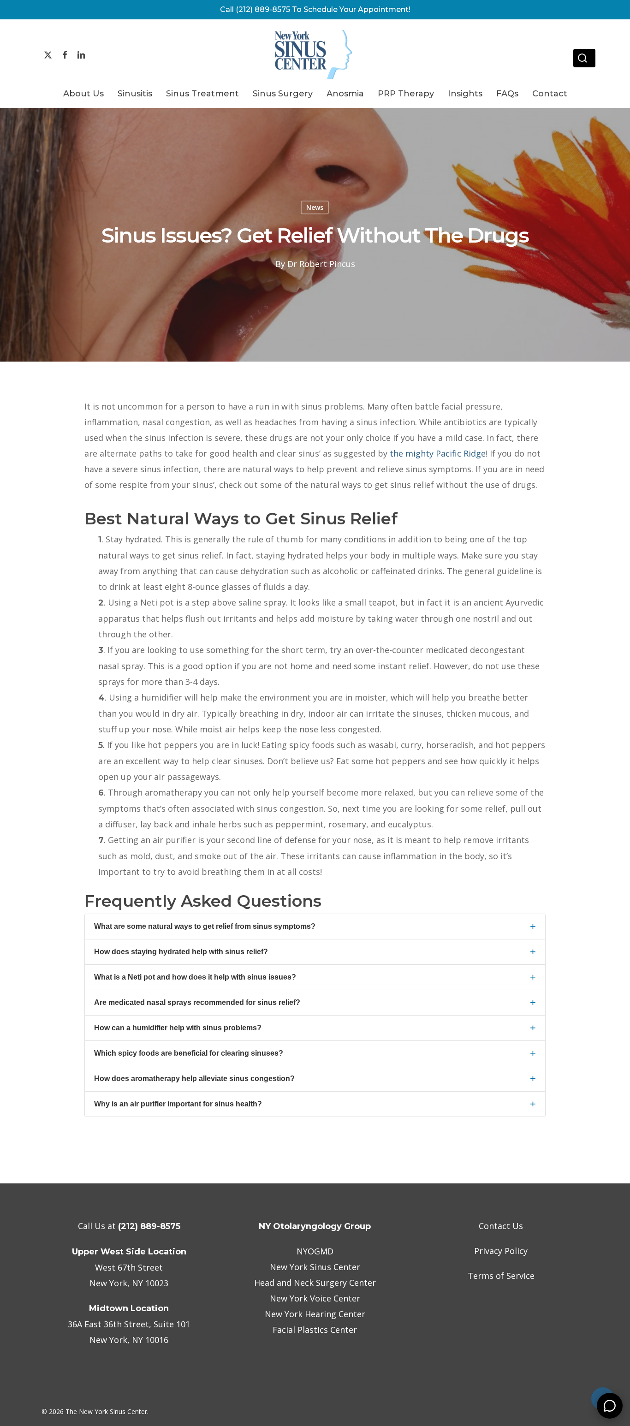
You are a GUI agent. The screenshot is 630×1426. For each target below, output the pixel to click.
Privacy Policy (501, 1250)
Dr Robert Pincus (321, 263)
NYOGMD (315, 1251)
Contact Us (501, 1225)
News (314, 207)
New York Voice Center (315, 1298)
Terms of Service (501, 1275)
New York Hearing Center (315, 1313)
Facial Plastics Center (315, 1329)
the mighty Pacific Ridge (438, 453)
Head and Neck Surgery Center (315, 1282)
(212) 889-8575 (149, 1226)
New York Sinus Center (315, 1266)
